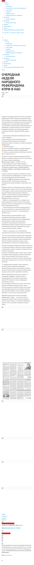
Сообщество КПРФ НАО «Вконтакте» (12, 525)
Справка (8, 12)
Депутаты (6, 21)
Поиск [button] (3, 70)
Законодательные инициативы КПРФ (13, 30)
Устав (7, 4)
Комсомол (6, 17)
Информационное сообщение (14, 15)
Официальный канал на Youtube (11, 528)
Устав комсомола (10, 19)
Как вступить (9, 10)
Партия (6, 2)
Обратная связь (10, 13)
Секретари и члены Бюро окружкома (16, 8)
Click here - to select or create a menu (14, 32)
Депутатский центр (11, 22)
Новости (6, 24)
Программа (9, 6)
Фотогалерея (7, 26)
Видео (5, 28)
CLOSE (3, 1)
